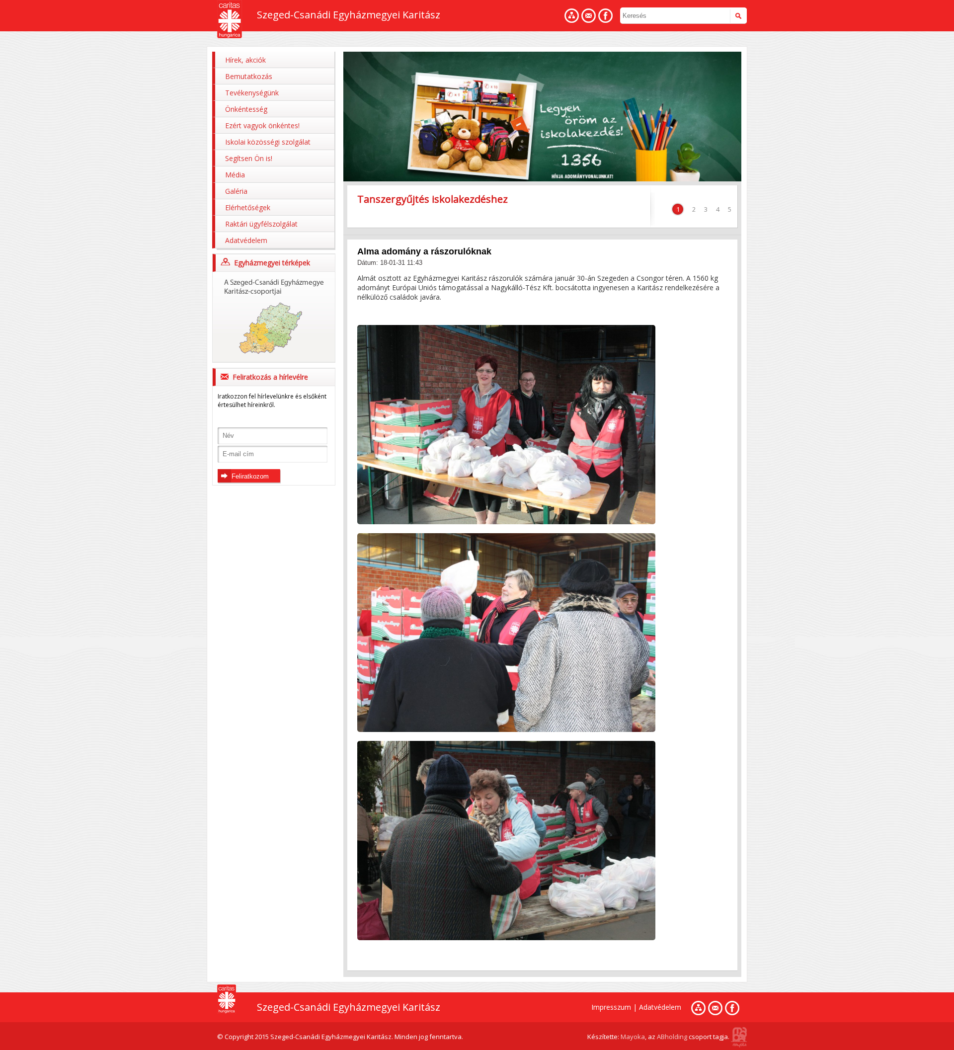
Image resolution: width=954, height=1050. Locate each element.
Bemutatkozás (248, 76)
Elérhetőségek (247, 207)
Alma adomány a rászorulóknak (424, 251)
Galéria (236, 191)
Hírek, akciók (245, 60)
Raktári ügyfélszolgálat (261, 224)
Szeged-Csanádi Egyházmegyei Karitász (348, 14)
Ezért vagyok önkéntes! (262, 125)
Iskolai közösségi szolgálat (268, 142)
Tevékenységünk (252, 92)
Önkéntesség (246, 109)
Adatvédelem (246, 240)
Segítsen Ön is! (248, 158)
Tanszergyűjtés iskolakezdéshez (432, 199)
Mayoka (633, 1036)
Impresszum (611, 1007)
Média (235, 174)
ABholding (672, 1036)
